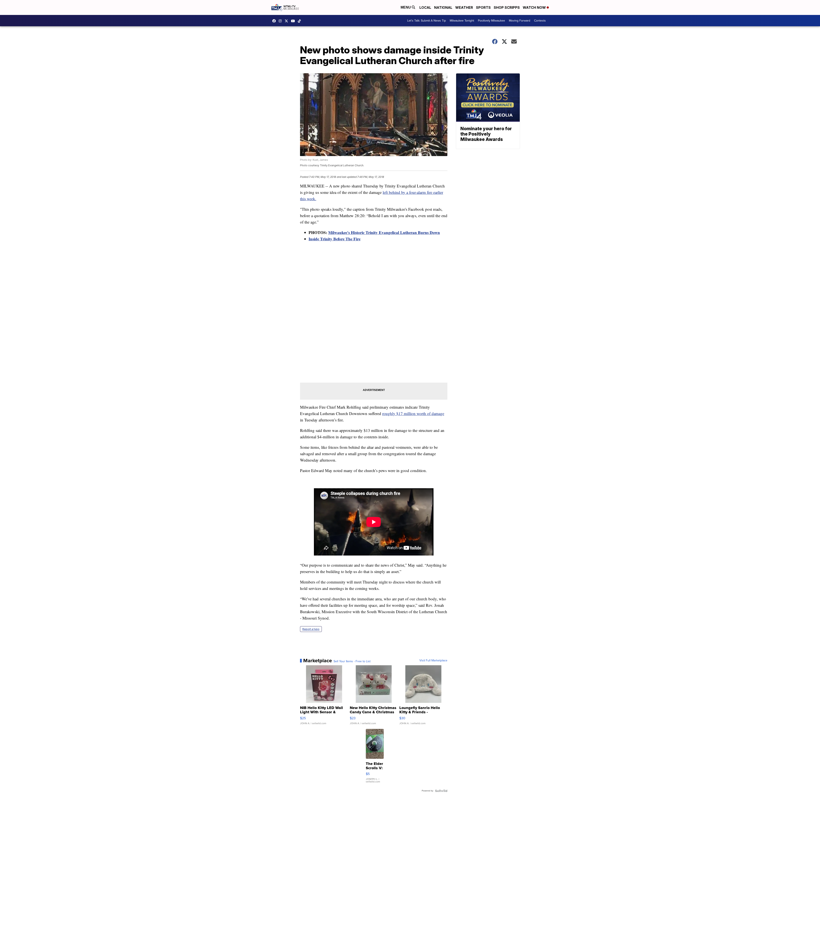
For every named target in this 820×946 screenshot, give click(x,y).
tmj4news (281, 21)
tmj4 (275, 21)
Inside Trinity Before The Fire (334, 239)
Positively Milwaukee (491, 20)
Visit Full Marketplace (433, 660)
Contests (540, 20)
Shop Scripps (507, 7)
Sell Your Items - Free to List (352, 661)
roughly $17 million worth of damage (413, 413)
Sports (483, 7)
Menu (406, 7)
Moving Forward (519, 20)
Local (425, 7)
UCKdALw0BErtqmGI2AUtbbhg (294, 21)
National (443, 7)
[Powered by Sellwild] (441, 790)
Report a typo (310, 629)
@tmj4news (300, 21)
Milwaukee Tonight (462, 20)
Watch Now (535, 7)
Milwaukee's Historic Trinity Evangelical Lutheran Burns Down (384, 232)
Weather (464, 7)
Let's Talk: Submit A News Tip (426, 20)
